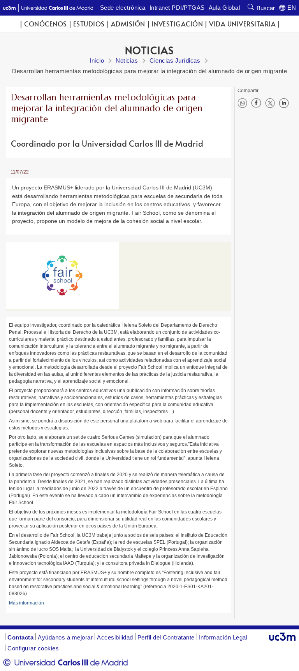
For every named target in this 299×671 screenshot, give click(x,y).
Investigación (177, 23)
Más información (26, 603)
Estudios (89, 23)
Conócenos (45, 23)
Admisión (128, 23)
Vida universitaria (242, 23)
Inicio (97, 60)
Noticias (127, 60)
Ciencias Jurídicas (175, 60)
